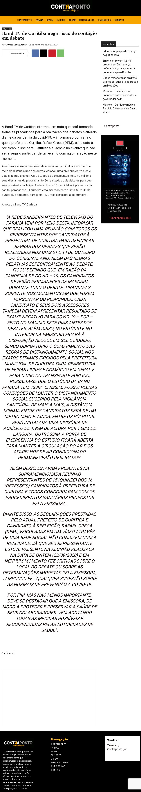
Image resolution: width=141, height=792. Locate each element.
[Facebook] (122, 8)
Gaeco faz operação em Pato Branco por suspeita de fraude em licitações (120, 81)
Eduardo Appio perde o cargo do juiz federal (119, 53)
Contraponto (112, 126)
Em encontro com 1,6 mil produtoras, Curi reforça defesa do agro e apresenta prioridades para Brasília (119, 66)
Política (7, 29)
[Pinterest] (52, 53)
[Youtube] (135, 8)
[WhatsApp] (60, 53)
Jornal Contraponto (16, 44)
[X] (128, 8)
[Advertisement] (49, 86)
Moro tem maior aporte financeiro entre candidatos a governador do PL (120, 95)
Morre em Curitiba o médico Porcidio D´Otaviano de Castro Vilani (120, 108)
